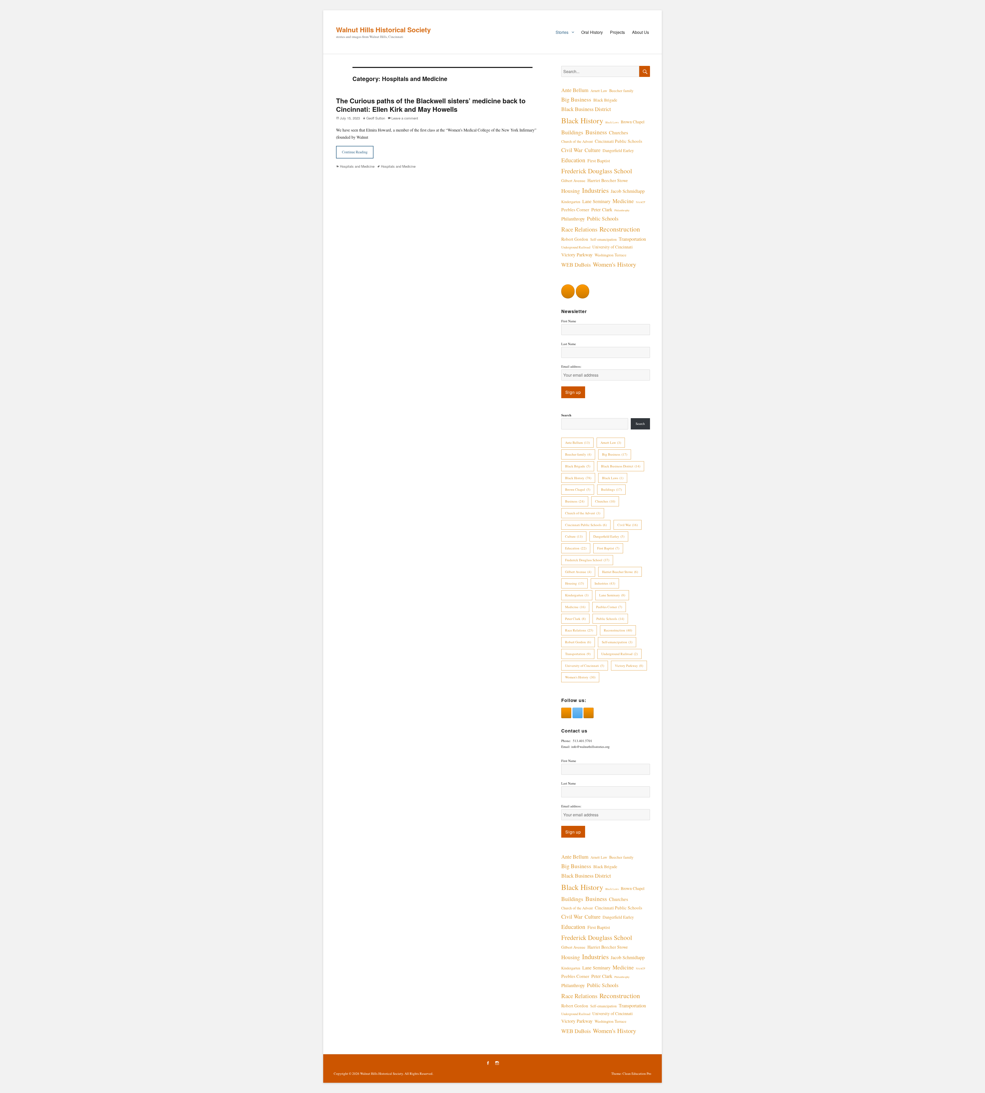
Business (596, 132)
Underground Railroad (575, 247)
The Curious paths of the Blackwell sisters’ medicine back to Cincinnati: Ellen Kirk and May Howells (431, 105)
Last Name (568, 344)
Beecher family (621, 90)
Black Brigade (605, 100)
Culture (592, 150)
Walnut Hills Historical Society (383, 29)
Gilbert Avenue (573, 180)
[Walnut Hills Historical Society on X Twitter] (578, 713)
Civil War (572, 150)
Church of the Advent (577, 141)
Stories (562, 32)
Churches (618, 132)
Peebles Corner (575, 209)
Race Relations (579, 229)
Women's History (614, 264)
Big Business (576, 99)
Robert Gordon (574, 239)
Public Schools (602, 218)
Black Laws (612, 122)
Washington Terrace (610, 254)
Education (573, 160)
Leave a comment (404, 118)
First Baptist (598, 160)
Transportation (632, 239)
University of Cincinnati (612, 247)
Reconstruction (619, 229)
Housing (570, 190)
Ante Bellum (574, 90)
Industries (595, 190)
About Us (640, 32)
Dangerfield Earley (618, 150)
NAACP (640, 202)
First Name (568, 321)
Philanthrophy (621, 210)
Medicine (623, 201)
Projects (617, 32)
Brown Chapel (633, 122)
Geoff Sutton (375, 118)
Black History (582, 120)
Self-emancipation (603, 239)
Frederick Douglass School (596, 170)
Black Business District (586, 109)
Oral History (592, 32)
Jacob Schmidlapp (628, 191)
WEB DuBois (576, 264)
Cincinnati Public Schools (618, 141)
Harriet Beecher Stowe (607, 180)
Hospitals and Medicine (357, 166)
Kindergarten (570, 201)
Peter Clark (601, 209)
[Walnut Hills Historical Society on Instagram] (582, 291)
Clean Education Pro (637, 1073)
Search (566, 415)
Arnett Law (598, 90)
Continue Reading (355, 151)
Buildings (572, 132)
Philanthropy (573, 219)
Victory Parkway (577, 255)
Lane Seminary (596, 201)
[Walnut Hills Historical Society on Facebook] (568, 291)
